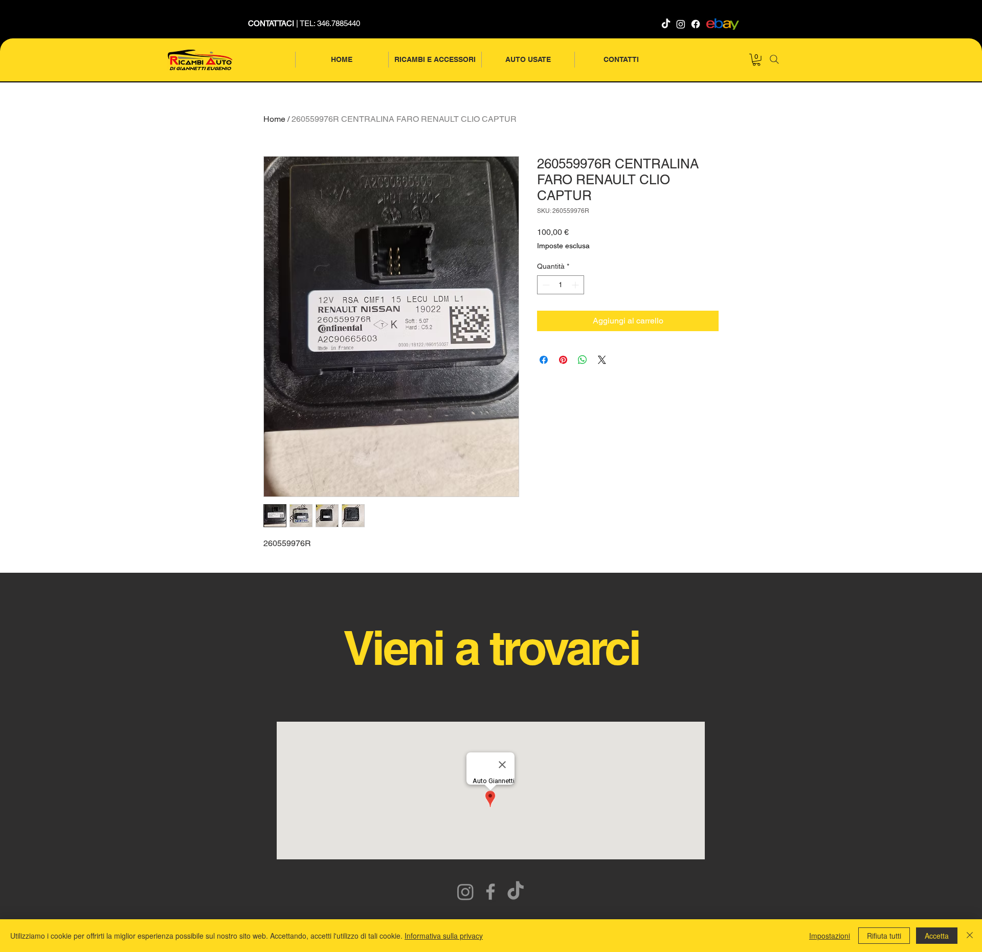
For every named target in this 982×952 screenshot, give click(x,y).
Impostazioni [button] (829, 936)
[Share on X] (602, 360)
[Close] (970, 935)
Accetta (937, 936)
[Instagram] (680, 24)
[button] (756, 60)
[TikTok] (666, 24)
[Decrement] (545, 285)
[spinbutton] (560, 285)
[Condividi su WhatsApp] (582, 360)
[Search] (774, 59)
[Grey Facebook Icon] (490, 891)
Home (274, 119)
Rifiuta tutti (884, 936)
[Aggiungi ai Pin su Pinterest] (563, 360)
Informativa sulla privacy (444, 936)
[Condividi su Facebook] (544, 360)
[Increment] (576, 285)
